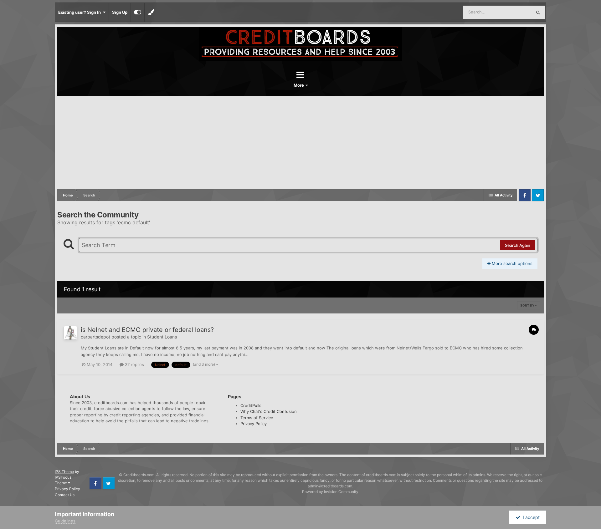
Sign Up (119, 12)
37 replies (134, 364)
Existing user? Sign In (80, 12)
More (299, 85)
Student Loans (162, 336)
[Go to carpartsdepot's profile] (70, 333)
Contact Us (64, 494)
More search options (511, 263)
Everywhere (512, 12)
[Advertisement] (300, 143)
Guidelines (65, 520)
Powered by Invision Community (330, 491)
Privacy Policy (253, 423)
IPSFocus (63, 477)
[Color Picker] (151, 12)
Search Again (517, 245)
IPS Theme (64, 471)
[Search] (538, 12)
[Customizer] (137, 12)
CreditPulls (250, 405)
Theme (61, 483)
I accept (530, 517)
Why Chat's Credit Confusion (268, 411)
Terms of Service (256, 417)
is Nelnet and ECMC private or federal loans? (147, 329)
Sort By (527, 305)
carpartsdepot (95, 336)
